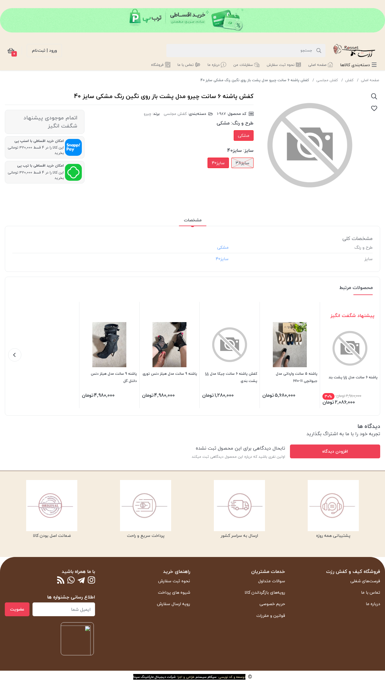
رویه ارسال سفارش (173, 604)
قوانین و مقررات (270, 615)
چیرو (147, 113)
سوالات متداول (271, 581)
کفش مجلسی (327, 80)
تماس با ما (370, 592)
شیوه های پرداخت (174, 592)
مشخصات (193, 220)
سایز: (248, 150)
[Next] (14, 354)
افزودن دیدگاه (335, 451)
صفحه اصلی (370, 80)
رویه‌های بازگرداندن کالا (265, 592)
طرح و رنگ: (242, 123)
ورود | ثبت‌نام (44, 50)
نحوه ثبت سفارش (174, 581)
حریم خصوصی (272, 604)
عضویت (17, 609)
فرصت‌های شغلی (365, 581)
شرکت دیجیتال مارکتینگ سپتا (154, 677)
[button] (358, 64)
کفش (349, 80)
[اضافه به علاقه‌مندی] (374, 108)
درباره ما (373, 604)
